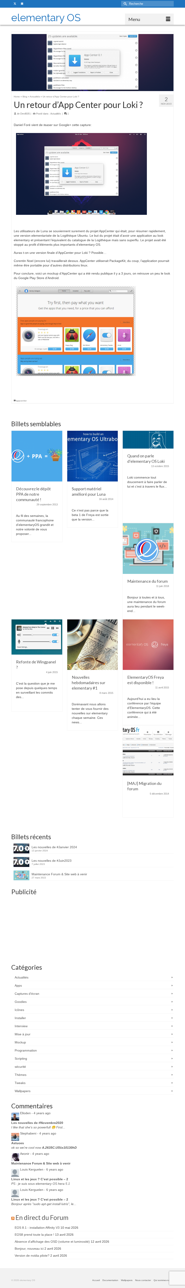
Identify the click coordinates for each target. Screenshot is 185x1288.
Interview (21, 1026)
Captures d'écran (27, 993)
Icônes (19, 1010)
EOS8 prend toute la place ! (34, 1234)
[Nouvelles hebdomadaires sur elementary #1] (92, 644)
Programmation (26, 1050)
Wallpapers (22, 1091)
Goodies (21, 1002)
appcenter (21, 400)
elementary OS (46, 18)
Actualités (55, 113)
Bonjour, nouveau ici (29, 1248)
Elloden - (35, 1113)
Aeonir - (34, 1153)
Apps (18, 985)
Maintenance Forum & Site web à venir (59, 874)
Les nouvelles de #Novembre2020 (37, 1123)
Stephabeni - (38, 1133)
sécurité (20, 1066)
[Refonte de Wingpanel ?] (37, 636)
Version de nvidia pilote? (32, 1255)
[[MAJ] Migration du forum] (148, 750)
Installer (20, 1018)
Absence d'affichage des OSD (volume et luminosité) (52, 1241)
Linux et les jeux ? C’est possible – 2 (39, 1179)
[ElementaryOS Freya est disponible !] (148, 644)
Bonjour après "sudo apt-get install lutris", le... (43, 1204)
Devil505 (25, 113)
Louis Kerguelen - (41, 1169)
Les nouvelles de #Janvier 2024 (54, 847)
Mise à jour (22, 1034)
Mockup (20, 1042)
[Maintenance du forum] (148, 548)
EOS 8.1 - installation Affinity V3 (37, 1227)
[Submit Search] (124, 4)
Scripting (21, 1058)
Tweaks (20, 1083)
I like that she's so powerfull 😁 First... (38, 1127)
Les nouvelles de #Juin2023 (52, 860)
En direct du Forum (42, 1217)
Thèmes (20, 1075)
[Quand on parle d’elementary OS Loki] (148, 439)
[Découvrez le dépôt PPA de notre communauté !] (37, 456)
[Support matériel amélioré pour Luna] (92, 456)
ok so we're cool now (44, 1147)
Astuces (17, 1143)
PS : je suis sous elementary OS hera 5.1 (40, 1183)
